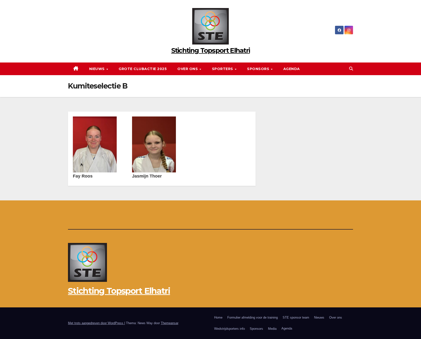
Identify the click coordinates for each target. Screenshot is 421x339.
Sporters (223, 69)
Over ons (188, 69)
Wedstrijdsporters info (229, 328)
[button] (351, 69)
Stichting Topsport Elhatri (210, 50)
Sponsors (258, 69)
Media (272, 328)
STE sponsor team (296, 317)
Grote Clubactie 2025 (143, 69)
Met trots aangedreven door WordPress (96, 323)
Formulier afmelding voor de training (252, 317)
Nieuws (97, 69)
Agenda (291, 69)
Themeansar (169, 323)
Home (218, 317)
